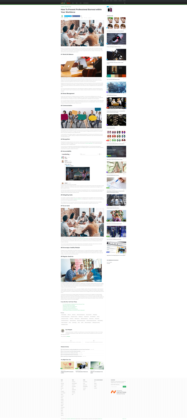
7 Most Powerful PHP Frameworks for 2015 (67, 372)
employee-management (65, 316)
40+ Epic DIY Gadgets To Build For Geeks (114, 46)
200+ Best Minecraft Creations (112, 95)
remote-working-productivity (91, 320)
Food (62, 397)
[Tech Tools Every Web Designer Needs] (116, 71)
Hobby (62, 405)
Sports (95, 388)
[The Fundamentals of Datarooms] (82, 365)
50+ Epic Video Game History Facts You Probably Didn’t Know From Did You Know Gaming (116, 112)
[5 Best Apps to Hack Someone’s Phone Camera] (116, 151)
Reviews (73, 391)
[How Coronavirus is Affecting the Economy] (116, 231)
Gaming (62, 399)
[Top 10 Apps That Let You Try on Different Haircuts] (116, 23)
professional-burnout (65, 320)
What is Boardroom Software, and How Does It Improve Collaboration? (74, 310)
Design (62, 388)
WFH (82, 322)
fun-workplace (93, 316)
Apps (62, 381)
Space (84, 389)
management (77, 318)
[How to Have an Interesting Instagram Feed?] (116, 216)
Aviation (62, 383)
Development (74, 383)
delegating (95, 314)
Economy (62, 391)
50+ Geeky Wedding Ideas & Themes (113, 175)
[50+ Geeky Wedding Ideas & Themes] (116, 167)
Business (62, 6)
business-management (81, 314)
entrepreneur (87, 316)
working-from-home (96, 322)
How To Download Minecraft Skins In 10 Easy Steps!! (115, 143)
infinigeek (68, 336)
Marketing (74, 389)
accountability (64, 314)
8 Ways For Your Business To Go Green (97, 372)
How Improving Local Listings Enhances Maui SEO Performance (72, 356)
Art (94, 381)
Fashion (62, 396)
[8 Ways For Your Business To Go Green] (97, 365)
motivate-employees (84, 318)
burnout (69, 314)
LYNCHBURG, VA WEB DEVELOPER (71, 418)
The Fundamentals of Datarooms (82, 371)
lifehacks (71, 318)
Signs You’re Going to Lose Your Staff (69, 305)
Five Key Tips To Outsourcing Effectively (69, 307)
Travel (62, 413)
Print (62, 410)
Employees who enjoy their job (83, 238)
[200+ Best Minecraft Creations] (116, 87)
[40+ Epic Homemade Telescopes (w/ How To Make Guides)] (116, 54)
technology (74, 322)
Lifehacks (62, 407)
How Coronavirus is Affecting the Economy (114, 239)
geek (98, 316)
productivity (97, 318)
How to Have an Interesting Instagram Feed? (114, 223)
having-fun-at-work (65, 318)
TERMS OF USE (100, 418)
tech (70, 322)
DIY (61, 389)
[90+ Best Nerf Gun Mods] (116, 120)
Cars (62, 386)
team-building (100, 320)
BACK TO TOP (124, 418)
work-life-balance (88, 322)
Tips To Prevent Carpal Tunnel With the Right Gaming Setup (71, 351)
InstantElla (108, 263)
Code (84, 383)
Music (95, 386)
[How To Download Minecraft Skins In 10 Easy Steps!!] (116, 136)
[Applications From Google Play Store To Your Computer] (116, 247)
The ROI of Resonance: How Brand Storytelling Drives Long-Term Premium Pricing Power (76, 349)
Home (73, 388)
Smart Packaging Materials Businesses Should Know (70, 354)
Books (95, 383)
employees (81, 316)
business (74, 314)
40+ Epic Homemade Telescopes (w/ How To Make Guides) (115, 63)
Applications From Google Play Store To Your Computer (116, 255)
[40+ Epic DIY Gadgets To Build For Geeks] (116, 39)
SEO (72, 394)
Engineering (85, 386)
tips (79, 322)
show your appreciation (89, 143)
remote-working (73, 320)
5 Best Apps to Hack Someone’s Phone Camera (114, 159)
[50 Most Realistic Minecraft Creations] (116, 200)
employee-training (74, 316)
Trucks (62, 415)
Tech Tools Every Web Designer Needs (113, 79)
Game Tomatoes (109, 262)
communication (89, 314)
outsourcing (91, 318)
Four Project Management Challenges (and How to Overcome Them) (73, 304)
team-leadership (64, 322)
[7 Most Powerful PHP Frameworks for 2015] (67, 365)
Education (67, 6)
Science (84, 388)
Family (62, 394)
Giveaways (74, 386)
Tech (70, 6)
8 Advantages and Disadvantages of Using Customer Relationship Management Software (115, 192)
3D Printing (85, 381)
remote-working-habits (81, 320)
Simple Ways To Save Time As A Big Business (70, 306)
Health (62, 402)
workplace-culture (65, 324)
